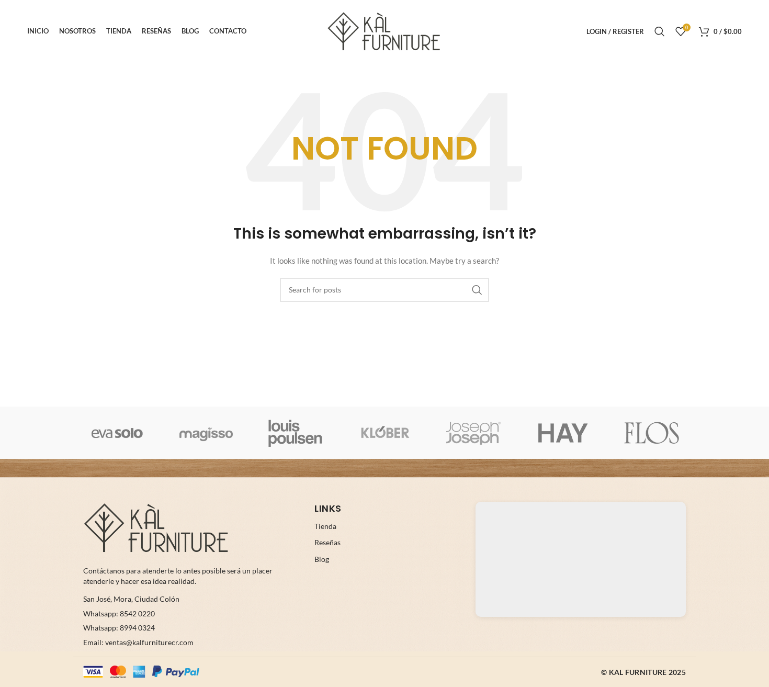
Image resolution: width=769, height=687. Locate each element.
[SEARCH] (477, 290)
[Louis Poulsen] (295, 433)
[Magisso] (206, 433)
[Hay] (562, 433)
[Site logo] (384, 30)
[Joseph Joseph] (473, 433)
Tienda (325, 526)
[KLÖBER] (384, 433)
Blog (321, 559)
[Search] (659, 31)
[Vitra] (117, 433)
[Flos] (651, 433)
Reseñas (327, 542)
